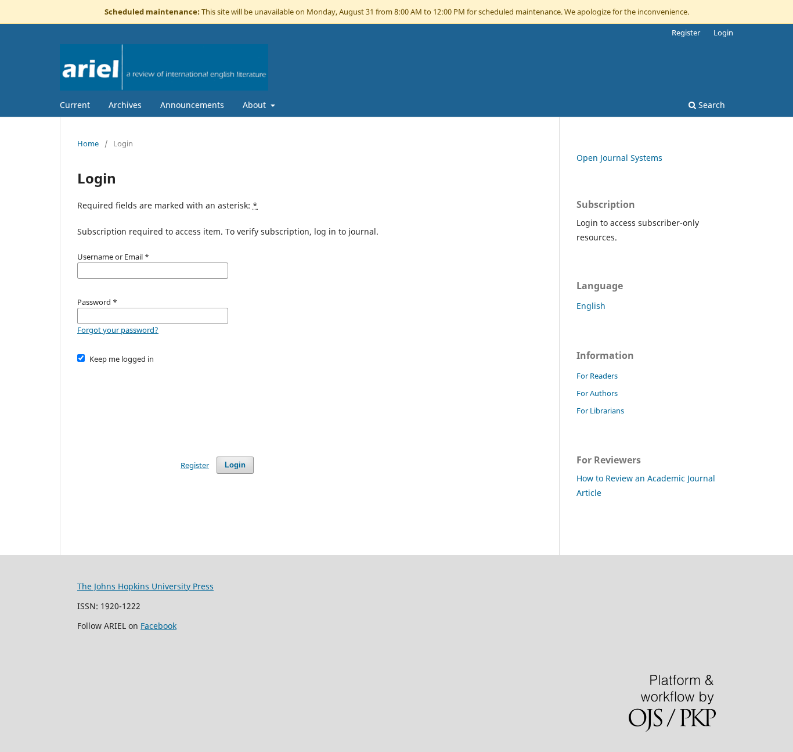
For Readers (597, 375)
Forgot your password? (117, 330)
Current (75, 104)
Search (710, 104)
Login (723, 32)
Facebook (158, 625)
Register (686, 32)
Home (88, 143)
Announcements (192, 104)
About (255, 104)
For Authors (597, 393)
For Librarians (600, 410)
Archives (125, 104)
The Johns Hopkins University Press (145, 586)
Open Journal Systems (619, 157)
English (590, 305)
